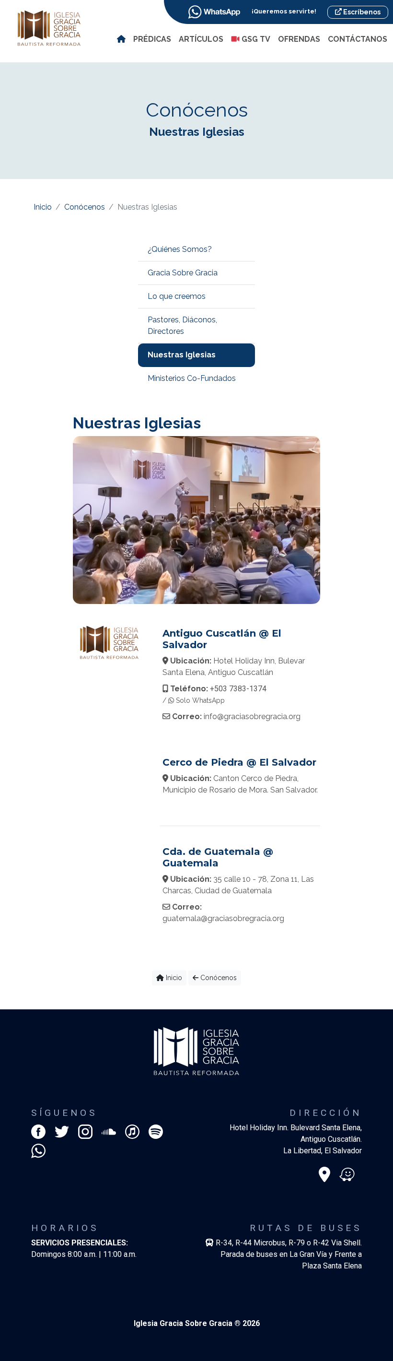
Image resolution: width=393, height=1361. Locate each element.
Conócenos (84, 207)
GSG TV (255, 39)
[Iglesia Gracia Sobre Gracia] (49, 27)
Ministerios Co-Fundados (192, 378)
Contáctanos (357, 39)
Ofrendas (299, 39)
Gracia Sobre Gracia (183, 272)
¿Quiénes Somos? (180, 249)
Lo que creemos (177, 296)
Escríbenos (361, 12)
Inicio (43, 207)
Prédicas (152, 39)
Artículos (201, 39)
